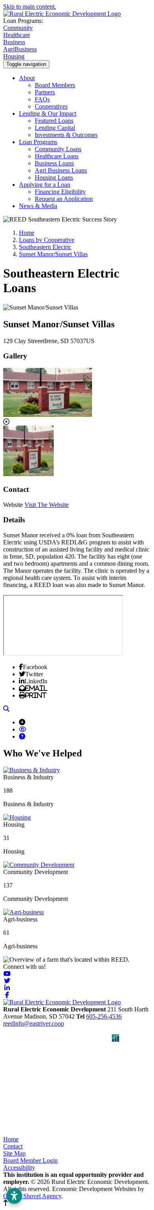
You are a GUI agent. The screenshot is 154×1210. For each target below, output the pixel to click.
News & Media (38, 206)
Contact (13, 1146)
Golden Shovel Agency (32, 1196)
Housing (13, 56)
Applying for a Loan (44, 184)
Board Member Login (30, 1160)
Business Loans (54, 163)
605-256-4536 (104, 1016)
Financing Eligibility (60, 191)
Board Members (55, 85)
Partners (45, 92)
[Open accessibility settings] (14, 1196)
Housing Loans (54, 177)
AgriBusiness (20, 49)
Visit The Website (46, 504)
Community (18, 27)
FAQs (42, 99)
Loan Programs (38, 142)
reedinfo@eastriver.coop (33, 1023)
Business (14, 42)
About (27, 78)
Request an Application (64, 198)
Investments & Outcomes (66, 134)
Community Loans (58, 149)
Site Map (14, 1153)
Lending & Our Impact (47, 113)
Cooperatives (51, 106)
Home (11, 1139)
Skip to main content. (29, 6)
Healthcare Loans (57, 156)
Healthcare (16, 35)
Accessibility (19, 1167)
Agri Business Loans (61, 170)
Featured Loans (54, 120)
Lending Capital (55, 127)
